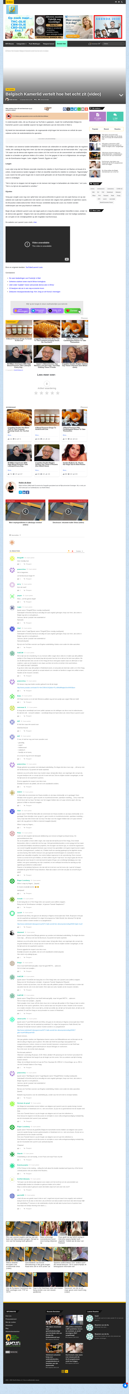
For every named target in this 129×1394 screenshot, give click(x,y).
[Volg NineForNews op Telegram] (38, 310)
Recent (106, 129)
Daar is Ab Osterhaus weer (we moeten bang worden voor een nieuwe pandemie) (48, 1290)
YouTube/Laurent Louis (34, 267)
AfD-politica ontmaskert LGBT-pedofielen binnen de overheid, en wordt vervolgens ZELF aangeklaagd (112, 145)
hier (35, 222)
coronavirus (110, 188)
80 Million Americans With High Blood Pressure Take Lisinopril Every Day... (19, 365)
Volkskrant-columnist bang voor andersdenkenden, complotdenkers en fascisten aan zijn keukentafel (112, 154)
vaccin (105, 199)
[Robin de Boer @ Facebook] (27, 493)
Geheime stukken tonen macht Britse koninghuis (27, 282)
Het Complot (15, 51)
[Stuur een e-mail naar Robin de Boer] (20, 493)
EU (98, 192)
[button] (21, 310)
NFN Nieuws (9, 44)
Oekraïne (118, 192)
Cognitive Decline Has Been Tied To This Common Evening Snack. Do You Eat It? (47, 340)
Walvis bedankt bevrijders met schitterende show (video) (13, 1265)
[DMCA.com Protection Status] (24, 1352)
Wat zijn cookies (11, 1322)
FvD (103, 192)
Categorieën (21, 44)
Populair (95, 129)
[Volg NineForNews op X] (55, 310)
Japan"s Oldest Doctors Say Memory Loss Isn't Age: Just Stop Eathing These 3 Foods (47, 365)
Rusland (106, 195)
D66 (93, 192)
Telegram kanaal (48, 44)
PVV (99, 195)
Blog (7, 1328)
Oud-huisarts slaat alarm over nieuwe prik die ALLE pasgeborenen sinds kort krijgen (112, 163)
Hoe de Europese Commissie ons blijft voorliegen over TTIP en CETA (18, 1290)
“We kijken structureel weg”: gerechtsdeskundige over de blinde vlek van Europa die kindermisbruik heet (112, 137)
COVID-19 (119, 188)
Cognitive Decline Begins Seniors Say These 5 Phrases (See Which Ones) (75, 365)
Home (9, 51)
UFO (99, 199)
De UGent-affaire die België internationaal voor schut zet (110, 171)
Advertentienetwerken (12, 1331)
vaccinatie (112, 199)
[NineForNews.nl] (10, 9)
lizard (96, 1316)
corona (92, 188)
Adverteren (9, 1325)
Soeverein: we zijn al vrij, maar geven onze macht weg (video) (75, 1290)
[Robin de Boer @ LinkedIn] (24, 493)
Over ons (8, 1316)
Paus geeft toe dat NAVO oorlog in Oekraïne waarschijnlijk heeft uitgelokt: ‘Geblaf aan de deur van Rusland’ (71, 1240)
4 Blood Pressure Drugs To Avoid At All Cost (19, 339)
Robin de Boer (13, 99)
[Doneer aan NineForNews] (72, 310)
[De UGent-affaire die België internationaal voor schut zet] (94, 173)
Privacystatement (11, 1319)
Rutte (112, 195)
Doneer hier (61, 44)
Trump (118, 195)
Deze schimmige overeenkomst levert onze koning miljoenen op (48, 1240)
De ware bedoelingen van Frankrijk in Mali (25, 278)
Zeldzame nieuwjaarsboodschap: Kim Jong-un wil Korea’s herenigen (34, 292)
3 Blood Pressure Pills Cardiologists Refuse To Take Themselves (75, 340)
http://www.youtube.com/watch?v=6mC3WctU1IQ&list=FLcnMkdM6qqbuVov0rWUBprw (46, 687)
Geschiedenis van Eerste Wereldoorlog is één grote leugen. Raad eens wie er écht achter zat (37, 1264)
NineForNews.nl (18, 370)
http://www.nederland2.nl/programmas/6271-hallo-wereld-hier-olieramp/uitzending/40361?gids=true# (49, 924)
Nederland (110, 192)
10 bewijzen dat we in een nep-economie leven (26, 288)
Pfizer (94, 195)
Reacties (117, 129)
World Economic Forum (106, 202)
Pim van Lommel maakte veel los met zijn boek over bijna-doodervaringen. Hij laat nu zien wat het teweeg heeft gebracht (22, 1239)
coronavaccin (101, 188)
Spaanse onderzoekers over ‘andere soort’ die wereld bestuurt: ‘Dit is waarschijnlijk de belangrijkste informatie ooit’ (70, 1264)
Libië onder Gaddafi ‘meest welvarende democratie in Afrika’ (31, 285)
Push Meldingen (34, 44)
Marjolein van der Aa (102, 1325)
